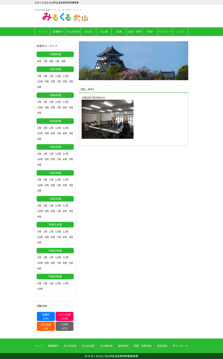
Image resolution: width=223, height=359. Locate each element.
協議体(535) (45, 316)
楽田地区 (162, 346)
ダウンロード (165, 31)
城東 (119, 32)
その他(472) (64, 326)
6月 (51, 61)
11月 (65, 76)
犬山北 (88, 32)
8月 (39, 61)
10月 (40, 81)
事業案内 (58, 32)
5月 (57, 61)
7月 (45, 61)
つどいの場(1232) (64, 316)
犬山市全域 (73, 32)
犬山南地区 (106, 346)
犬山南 (104, 32)
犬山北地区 (88, 346)
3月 (39, 76)
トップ (42, 32)
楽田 (149, 32)
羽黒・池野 (134, 32)
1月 (51, 76)
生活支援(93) (46, 326)
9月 (47, 81)
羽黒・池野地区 (143, 346)
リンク (180, 32)
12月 (58, 76)
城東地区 (123, 346)
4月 (63, 61)
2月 (45, 76)
